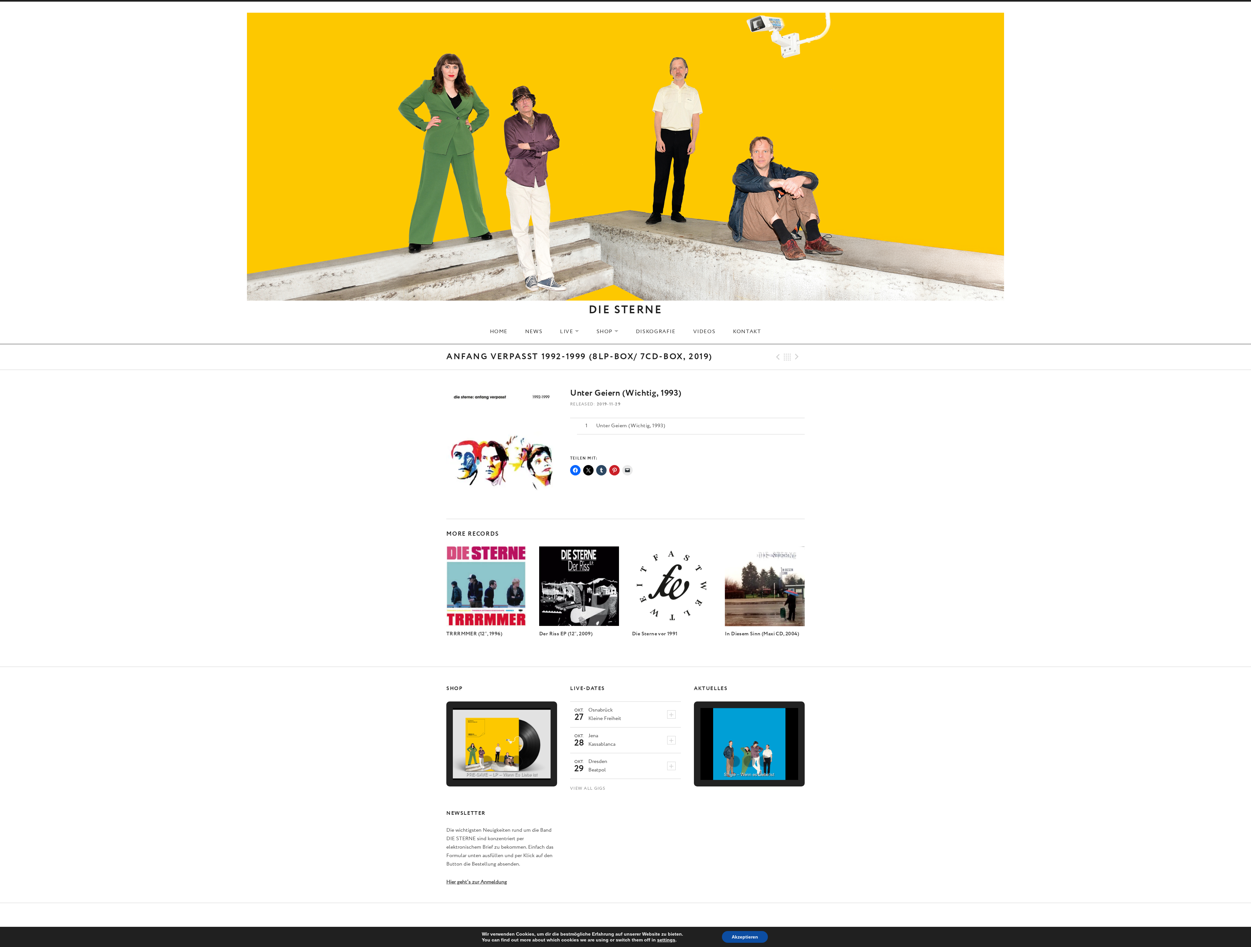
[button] (487, 761)
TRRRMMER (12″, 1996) (474, 634)
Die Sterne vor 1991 (655, 634)
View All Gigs (587, 788)
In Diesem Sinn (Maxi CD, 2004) (762, 634)
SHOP (611, 331)
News (533, 331)
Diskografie (656, 331)
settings (666, 939)
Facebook (609, 915)
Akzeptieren (745, 937)
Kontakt (747, 331)
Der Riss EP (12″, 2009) (566, 634)
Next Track (798, 357)
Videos (704, 331)
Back (787, 357)
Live (573, 331)
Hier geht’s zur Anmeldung (476, 882)
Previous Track (777, 357)
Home (499, 331)
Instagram (642, 915)
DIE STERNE (625, 310)
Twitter (625, 915)
